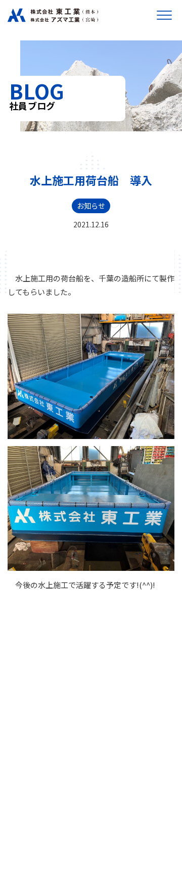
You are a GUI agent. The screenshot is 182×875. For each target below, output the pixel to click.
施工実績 (33, 794)
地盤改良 (31, 771)
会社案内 (33, 736)
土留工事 (31, 760)
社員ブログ (37, 819)
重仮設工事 (34, 782)
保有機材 (33, 806)
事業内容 (33, 748)
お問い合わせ (40, 832)
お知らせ (91, 206)
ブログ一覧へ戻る (91, 626)
